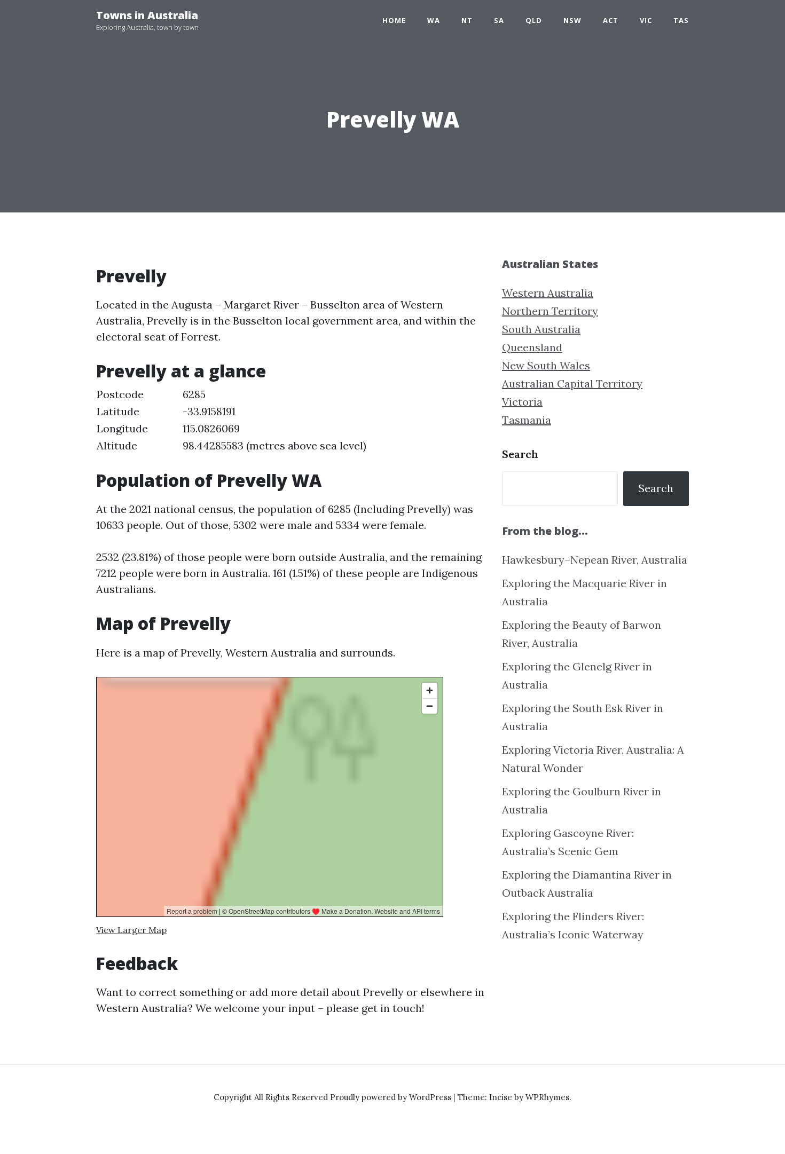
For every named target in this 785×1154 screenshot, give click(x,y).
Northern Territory (550, 311)
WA (433, 20)
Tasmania (526, 419)
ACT (610, 20)
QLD (533, 20)
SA (499, 20)
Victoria (522, 401)
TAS (681, 20)
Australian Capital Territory (572, 383)
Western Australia (547, 292)
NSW (572, 20)
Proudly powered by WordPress (391, 1097)
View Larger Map (131, 929)
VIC (646, 20)
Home (394, 20)
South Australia (541, 329)
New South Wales (546, 365)
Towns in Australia (147, 15)
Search (520, 454)
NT (467, 20)
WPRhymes (547, 1097)
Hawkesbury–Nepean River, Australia (594, 559)
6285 (194, 394)
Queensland (532, 347)
